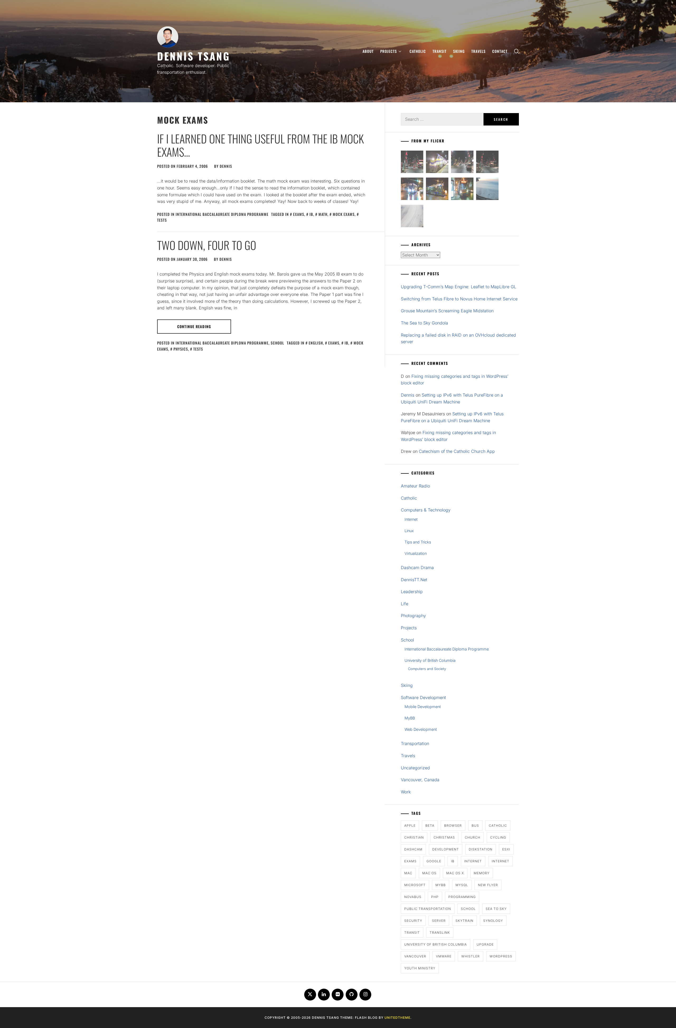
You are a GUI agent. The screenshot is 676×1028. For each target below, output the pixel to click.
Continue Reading (194, 326)
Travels (478, 51)
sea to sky (496, 909)
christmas (444, 837)
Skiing (459, 51)
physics (180, 349)
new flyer (488, 885)
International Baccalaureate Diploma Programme (222, 214)
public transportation (427, 909)
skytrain (464, 921)
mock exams (344, 214)
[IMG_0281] (462, 163)
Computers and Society (427, 669)
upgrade (485, 944)
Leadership (412, 591)
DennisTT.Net (414, 579)
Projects (388, 51)
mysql (462, 885)
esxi (506, 849)
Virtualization (416, 553)
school (468, 909)
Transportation (415, 743)
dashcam (413, 849)
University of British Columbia (430, 660)
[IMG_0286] (487, 163)
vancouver (415, 956)
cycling (498, 837)
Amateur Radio (415, 486)
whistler (470, 956)
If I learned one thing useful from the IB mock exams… (260, 145)
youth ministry (419, 968)
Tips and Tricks (418, 542)
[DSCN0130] (412, 217)
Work (406, 791)
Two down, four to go (206, 245)
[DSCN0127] (487, 190)
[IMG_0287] (412, 163)
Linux (409, 530)
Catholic (418, 51)
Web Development (421, 729)
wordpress (501, 956)
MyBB (410, 718)
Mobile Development (423, 706)
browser (453, 825)
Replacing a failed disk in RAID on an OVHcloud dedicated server (458, 338)
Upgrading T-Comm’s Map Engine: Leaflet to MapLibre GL (458, 286)
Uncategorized (415, 767)
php (435, 897)
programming (462, 897)
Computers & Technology (425, 510)
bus (475, 825)
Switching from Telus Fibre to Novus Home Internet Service (459, 298)
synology (493, 921)
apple (410, 825)
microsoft (415, 885)
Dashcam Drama (417, 567)
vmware (444, 956)
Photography (413, 615)
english (316, 343)
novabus (412, 897)
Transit (440, 51)
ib (311, 214)
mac (408, 873)
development (445, 849)
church (472, 837)
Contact (500, 51)
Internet (411, 519)
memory (482, 873)
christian (414, 837)
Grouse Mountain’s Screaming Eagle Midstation (447, 310)
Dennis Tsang (193, 55)
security (413, 921)
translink (440, 932)
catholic (498, 825)
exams (298, 214)
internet (473, 861)
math (322, 214)
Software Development (423, 697)
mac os (429, 873)
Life (404, 603)
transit (412, 932)
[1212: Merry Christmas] (462, 190)
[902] (437, 163)
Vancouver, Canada (420, 779)
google (433, 861)
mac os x (455, 873)
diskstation (480, 849)
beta (429, 825)
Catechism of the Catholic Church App (457, 451)
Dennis (226, 166)
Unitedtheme (397, 1018)
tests (198, 349)
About (368, 51)
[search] (516, 51)
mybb (440, 885)
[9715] (412, 190)
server (439, 921)
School (277, 343)
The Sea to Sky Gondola (424, 322)
